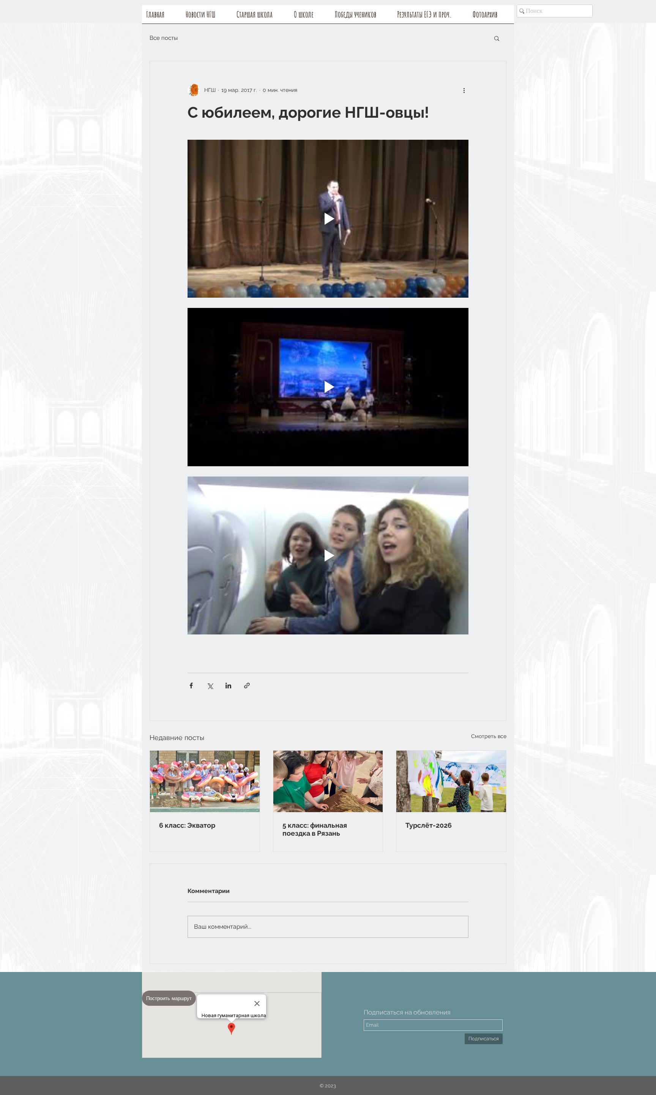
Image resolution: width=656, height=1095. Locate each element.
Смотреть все (488, 736)
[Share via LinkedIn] (228, 685)
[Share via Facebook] (191, 685)
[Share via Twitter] (209, 685)
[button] (310, 16)
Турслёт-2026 (428, 825)
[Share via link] (247, 685)
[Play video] (328, 219)
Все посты (164, 38)
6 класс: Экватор (187, 825)
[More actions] (463, 90)
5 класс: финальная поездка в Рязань (314, 829)
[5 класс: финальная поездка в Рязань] (328, 781)
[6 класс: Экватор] (205, 781)
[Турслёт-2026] (451, 781)
